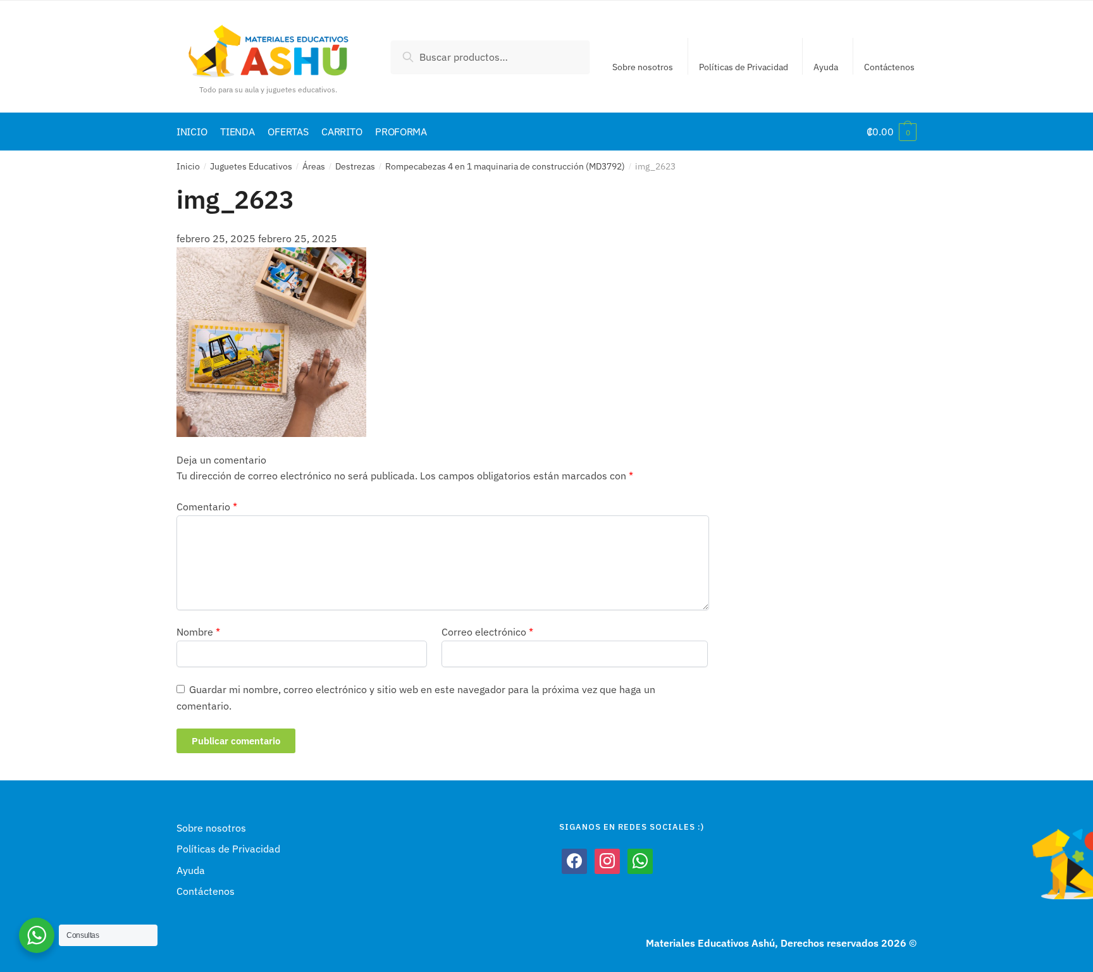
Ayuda (825, 67)
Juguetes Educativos (251, 166)
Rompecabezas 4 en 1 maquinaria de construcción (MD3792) (505, 166)
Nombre (198, 631)
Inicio (188, 166)
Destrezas (355, 166)
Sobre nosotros (642, 67)
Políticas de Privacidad (743, 67)
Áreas (313, 166)
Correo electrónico (487, 631)
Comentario (206, 506)
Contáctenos (889, 67)
